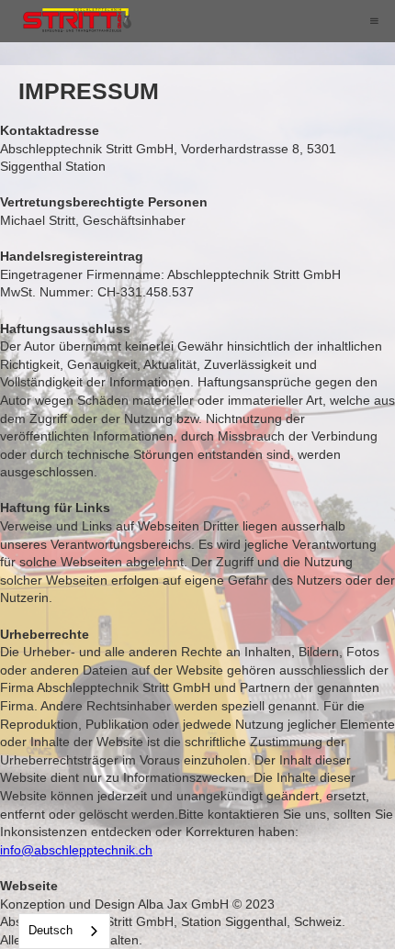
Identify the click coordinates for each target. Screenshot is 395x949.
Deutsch (50, 930)
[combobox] (64, 931)
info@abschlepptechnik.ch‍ (76, 850)
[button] (374, 21)
